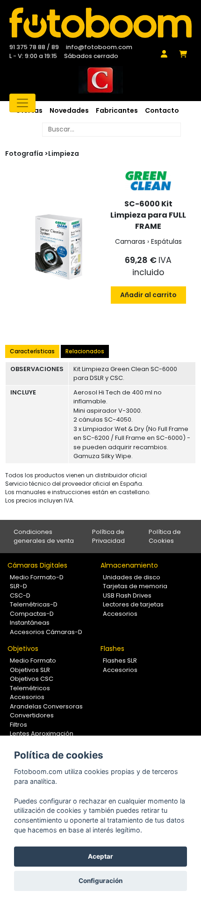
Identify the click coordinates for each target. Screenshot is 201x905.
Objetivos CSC (31, 678)
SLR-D (18, 586)
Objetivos (22, 648)
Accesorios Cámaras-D (46, 632)
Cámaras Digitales (37, 565)
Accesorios (120, 613)
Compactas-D (32, 613)
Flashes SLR (120, 660)
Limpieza (63, 153)
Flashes (112, 648)
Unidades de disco (131, 577)
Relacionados (84, 351)
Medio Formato (33, 660)
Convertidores (32, 715)
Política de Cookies (165, 536)
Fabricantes (117, 110)
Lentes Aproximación (41, 733)
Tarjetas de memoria (135, 586)
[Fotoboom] (100, 22)
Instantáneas (30, 622)
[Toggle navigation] (22, 103)
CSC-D (20, 595)
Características (32, 351)
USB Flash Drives (127, 595)
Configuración (100, 880)
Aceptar (100, 856)
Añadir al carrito (148, 294)
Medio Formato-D (37, 577)
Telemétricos (30, 688)
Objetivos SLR (30, 669)
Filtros (18, 724)
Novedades (69, 110)
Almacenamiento (129, 565)
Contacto (162, 110)
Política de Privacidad (108, 536)
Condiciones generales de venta (44, 536)
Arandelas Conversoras (46, 706)
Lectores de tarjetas (133, 604)
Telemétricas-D (33, 604)
